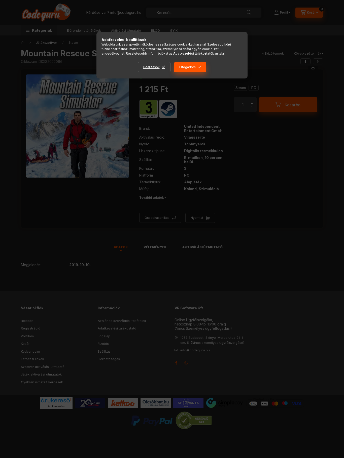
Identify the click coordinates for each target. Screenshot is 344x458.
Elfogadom (187, 67)
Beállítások (151, 67)
